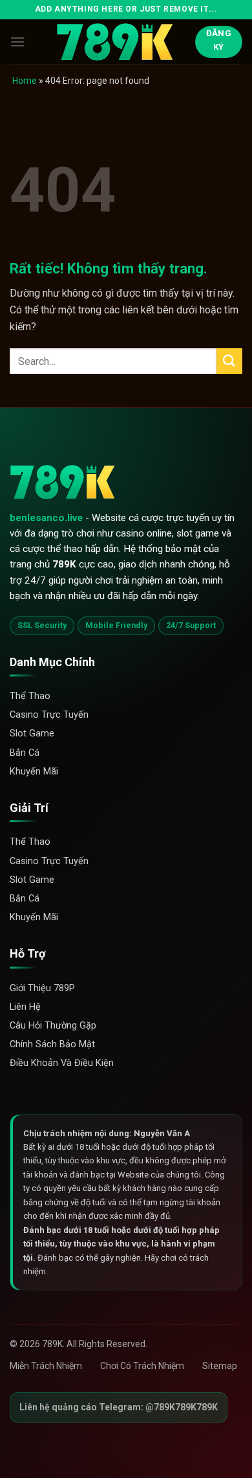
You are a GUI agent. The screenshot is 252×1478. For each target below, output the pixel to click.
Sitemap (219, 1366)
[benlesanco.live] (120, 42)
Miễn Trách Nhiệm (46, 1366)
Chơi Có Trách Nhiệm (142, 1366)
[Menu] (17, 41)
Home (24, 80)
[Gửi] (229, 360)
